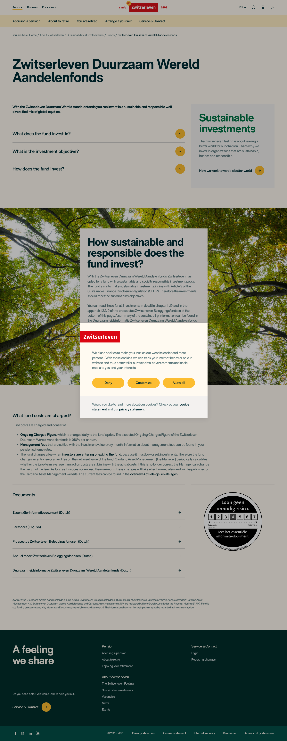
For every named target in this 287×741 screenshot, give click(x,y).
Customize (144, 383)
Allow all (179, 383)
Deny (108, 383)
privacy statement (132, 409)
